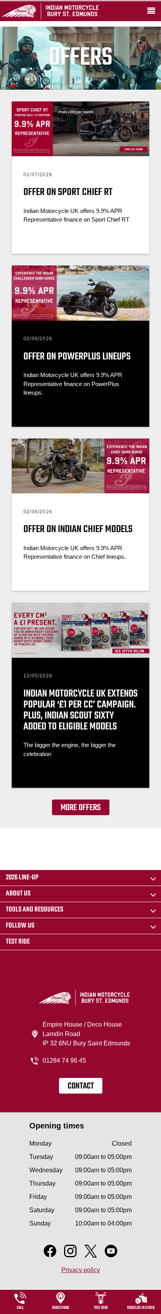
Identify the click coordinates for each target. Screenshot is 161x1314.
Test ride (18, 942)
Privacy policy (80, 1270)
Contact (81, 1086)
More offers (81, 807)
